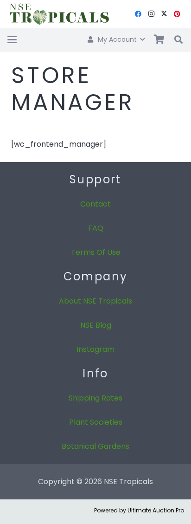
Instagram (95, 349)
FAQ (95, 228)
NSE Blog (95, 325)
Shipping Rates (95, 398)
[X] (164, 13)
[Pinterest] (177, 13)
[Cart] (159, 39)
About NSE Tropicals (95, 301)
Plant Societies (95, 422)
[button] (12, 39)
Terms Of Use (96, 252)
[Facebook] (138, 13)
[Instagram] (151, 13)
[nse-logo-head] (58, 14)
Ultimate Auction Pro (155, 510)
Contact (95, 204)
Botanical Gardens (95, 446)
